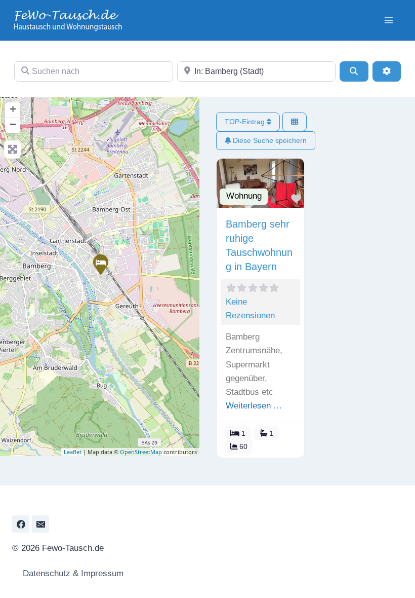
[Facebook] (20, 524)
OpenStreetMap (141, 452)
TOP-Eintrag (246, 122)
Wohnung (244, 196)
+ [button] (13, 108)
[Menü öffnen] (388, 20)
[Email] (40, 524)
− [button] (13, 124)
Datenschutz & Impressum (71, 573)
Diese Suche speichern (269, 140)
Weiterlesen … (254, 405)
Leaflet (72, 452)
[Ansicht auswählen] (294, 122)
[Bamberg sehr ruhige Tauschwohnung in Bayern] (100, 264)
